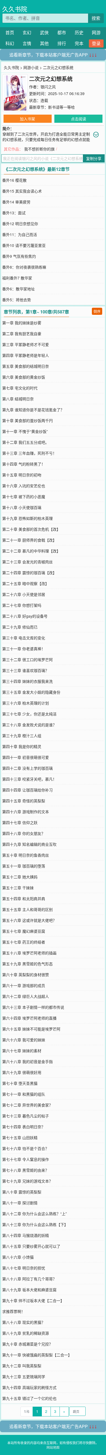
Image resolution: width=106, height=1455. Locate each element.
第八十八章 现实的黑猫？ (23, 1322)
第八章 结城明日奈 (18, 398)
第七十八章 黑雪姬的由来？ (25, 1170)
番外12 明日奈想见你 (20, 223)
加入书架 (27, 118)
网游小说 (31, 67)
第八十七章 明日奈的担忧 (23, 1268)
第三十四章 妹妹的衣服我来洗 (27, 681)
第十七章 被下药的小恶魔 (23, 496)
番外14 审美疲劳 (16, 202)
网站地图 (53, 1447)
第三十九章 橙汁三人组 (21, 735)
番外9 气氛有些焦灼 (19, 256)
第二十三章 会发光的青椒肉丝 (27, 561)
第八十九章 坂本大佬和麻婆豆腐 (29, 1289)
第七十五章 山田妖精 (20, 1137)
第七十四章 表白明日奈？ (23, 1126)
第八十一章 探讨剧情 (20, 1202)
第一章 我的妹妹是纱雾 (21, 322)
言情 (27, 43)
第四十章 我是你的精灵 (21, 746)
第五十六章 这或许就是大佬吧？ (29, 920)
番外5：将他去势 (16, 299)
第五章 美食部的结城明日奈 (25, 366)
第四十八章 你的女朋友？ (23, 833)
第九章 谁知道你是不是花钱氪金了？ (33, 409)
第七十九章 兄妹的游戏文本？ (27, 1181)
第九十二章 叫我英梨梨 (21, 1365)
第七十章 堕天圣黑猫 (20, 1083)
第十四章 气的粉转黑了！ (23, 464)
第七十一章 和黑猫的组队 (23, 1094)
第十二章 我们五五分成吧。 (25, 442)
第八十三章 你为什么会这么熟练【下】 (35, 1224)
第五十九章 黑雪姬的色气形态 (27, 963)
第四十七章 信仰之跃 (20, 822)
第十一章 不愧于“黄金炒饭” (25, 431)
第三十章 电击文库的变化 (23, 637)
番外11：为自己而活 (19, 234)
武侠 (44, 32)
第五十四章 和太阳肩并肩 (23, 898)
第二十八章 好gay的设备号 (25, 616)
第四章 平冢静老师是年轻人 (25, 355)
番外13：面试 (14, 212)
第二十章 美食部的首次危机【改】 (31, 529)
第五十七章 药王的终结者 (23, 942)
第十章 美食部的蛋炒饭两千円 (27, 420)
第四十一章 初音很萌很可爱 (25, 757)
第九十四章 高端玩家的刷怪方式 (29, 1387)
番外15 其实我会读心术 (22, 191)
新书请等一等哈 (61, 107)
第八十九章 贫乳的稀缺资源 (25, 1333)
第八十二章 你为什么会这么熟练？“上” (34, 1213)
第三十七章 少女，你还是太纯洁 (29, 713)
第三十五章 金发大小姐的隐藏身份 (31, 692)
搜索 (96, 18)
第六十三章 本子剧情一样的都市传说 (33, 1007)
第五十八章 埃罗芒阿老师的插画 (29, 953)
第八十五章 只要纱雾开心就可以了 (31, 1246)
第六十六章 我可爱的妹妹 (23, 1039)
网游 (96, 32)
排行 (61, 43)
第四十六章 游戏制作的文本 (25, 811)
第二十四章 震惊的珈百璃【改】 (29, 572)
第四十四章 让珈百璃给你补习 (27, 790)
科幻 (9, 43)
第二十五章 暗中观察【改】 (25, 583)
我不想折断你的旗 (39, 149)
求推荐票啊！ (13, 1311)
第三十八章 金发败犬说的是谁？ (29, 724)
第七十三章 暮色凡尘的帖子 (25, 1115)
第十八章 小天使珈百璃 (21, 507)
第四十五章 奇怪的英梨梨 (23, 800)
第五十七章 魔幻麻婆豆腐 (23, 931)
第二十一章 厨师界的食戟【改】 (29, 540)
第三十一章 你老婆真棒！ (23, 648)
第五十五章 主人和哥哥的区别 (27, 909)
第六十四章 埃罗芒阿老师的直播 (29, 1018)
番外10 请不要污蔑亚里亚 (24, 245)
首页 (9, 32)
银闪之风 (48, 86)
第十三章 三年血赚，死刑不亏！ (29, 453)
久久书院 (14, 8)
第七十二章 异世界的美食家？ (27, 1105)
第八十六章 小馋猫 (18, 1257)
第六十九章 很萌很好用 (21, 1072)
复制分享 (93, 158)
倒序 (97, 311)
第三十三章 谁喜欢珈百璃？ (25, 670)
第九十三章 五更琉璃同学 (23, 1376)
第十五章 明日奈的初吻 (21, 474)
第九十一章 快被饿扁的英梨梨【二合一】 (37, 1354)
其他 (44, 43)
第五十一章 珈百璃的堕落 (23, 866)
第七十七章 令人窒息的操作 (25, 1159)
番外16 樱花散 (14, 180)
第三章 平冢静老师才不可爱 (25, 344)
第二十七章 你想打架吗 (21, 605)
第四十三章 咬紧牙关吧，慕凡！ (29, 779)
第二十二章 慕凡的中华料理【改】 (31, 551)
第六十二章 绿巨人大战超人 (25, 996)
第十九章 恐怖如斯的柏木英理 (27, 518)
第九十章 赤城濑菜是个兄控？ (27, 1344)
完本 (79, 43)
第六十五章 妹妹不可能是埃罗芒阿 (31, 1029)
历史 (79, 32)
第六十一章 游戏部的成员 (23, 985)
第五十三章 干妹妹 (18, 887)
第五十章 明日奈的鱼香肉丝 (25, 855)
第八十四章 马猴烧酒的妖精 (25, 1235)
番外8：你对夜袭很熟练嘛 (24, 267)
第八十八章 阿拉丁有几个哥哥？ (29, 1278)
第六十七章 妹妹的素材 (21, 1050)
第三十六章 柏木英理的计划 (25, 703)
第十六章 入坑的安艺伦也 (23, 485)
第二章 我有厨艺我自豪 (21, 333)
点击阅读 (78, 118)
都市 (61, 32)
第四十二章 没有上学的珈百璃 (27, 768)
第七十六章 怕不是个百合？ (25, 1148)
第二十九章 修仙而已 (20, 627)
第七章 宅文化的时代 (20, 388)
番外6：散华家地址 (18, 288)
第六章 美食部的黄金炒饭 (23, 377)
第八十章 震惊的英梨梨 (21, 1192)
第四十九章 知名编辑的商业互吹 (29, 844)
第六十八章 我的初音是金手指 (27, 1061)
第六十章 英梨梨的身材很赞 (25, 974)
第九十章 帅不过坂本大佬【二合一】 (33, 1300)
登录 (96, 43)
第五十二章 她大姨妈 (20, 876)
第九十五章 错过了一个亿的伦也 (29, 1398)
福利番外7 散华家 (17, 278)
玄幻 (27, 32)
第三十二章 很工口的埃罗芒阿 (27, 659)
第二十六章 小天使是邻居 (23, 594)
